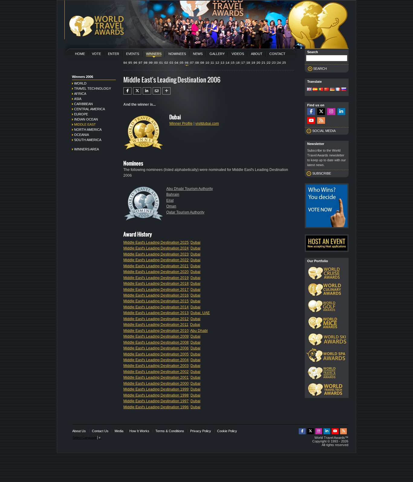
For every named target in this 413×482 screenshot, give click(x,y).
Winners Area (86, 149)
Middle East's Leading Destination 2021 (156, 266)
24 (279, 62)
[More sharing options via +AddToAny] (166, 91)
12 (217, 62)
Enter (113, 54)
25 (284, 62)
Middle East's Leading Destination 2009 (156, 336)
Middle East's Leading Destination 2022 (156, 260)
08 (197, 62)
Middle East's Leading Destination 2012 (156, 319)
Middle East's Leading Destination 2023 (156, 254)
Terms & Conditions (169, 431)
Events (132, 54)
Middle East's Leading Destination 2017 (156, 290)
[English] (309, 90)
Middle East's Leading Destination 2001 (156, 377)
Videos (238, 54)
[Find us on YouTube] (311, 120)
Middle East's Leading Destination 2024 (156, 248)
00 (156, 62)
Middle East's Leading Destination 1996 (156, 407)
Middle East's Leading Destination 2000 (156, 383)
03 (171, 62)
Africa (80, 93)
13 (222, 62)
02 (166, 62)
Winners (153, 54)
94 (125, 62)
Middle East (85, 124)
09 (202, 62)
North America (88, 129)
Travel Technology (92, 88)
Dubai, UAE (200, 313)
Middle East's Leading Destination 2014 (156, 307)
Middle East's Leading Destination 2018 (156, 283)
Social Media (324, 131)
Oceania (81, 135)
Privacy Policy (200, 431)
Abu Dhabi (199, 331)
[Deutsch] (332, 90)
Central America (89, 109)
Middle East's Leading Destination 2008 (156, 342)
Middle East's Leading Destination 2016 (156, 295)
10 (207, 62)
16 (238, 62)
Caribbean (83, 104)
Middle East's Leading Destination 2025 (156, 242)
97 (140, 62)
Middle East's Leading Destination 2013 (156, 313)
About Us (79, 431)
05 (182, 62)
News (198, 54)
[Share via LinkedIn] (147, 91)
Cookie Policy (227, 431)
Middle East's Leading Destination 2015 (156, 301)
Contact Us (100, 431)
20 (258, 62)
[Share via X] (137, 91)
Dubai (195, 242)
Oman (171, 206)
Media (119, 431)
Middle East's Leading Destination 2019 (156, 278)
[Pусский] (343, 90)
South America (87, 140)
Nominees (177, 54)
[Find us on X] (321, 111)
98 (146, 62)
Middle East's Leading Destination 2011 (155, 325)
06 (187, 62)
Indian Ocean (86, 119)
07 (192, 62)
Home (80, 54)
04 (176, 62)
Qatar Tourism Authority (185, 212)
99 (151, 62)
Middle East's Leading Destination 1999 (156, 389)
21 (263, 62)
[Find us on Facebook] (311, 111)
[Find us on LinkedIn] (341, 111)
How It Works (139, 431)
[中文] (326, 90)
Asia (77, 99)
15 (233, 62)
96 (135, 62)
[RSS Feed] (321, 120)
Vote (96, 54)
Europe (81, 114)
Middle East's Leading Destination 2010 (156, 331)
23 (274, 62)
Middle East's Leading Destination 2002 (156, 372)
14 (227, 62)
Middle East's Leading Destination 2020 (156, 272)
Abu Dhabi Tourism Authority (189, 189)
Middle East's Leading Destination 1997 (156, 401)
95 (130, 62)
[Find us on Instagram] (331, 111)
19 (253, 62)
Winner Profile (181, 123)
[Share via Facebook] (127, 91)
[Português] (320, 90)
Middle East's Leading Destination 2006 (156, 348)
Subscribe (321, 173)
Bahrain (172, 194)
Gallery (217, 54)
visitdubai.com (207, 123)
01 (161, 62)
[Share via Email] (157, 91)
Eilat (170, 200)
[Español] (315, 90)
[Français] (338, 90)
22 (269, 62)
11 (212, 62)
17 (243, 62)
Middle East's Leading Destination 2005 (156, 354)
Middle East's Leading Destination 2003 (156, 366)
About (256, 54)
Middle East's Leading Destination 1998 (156, 395)
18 (248, 62)
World (80, 83)
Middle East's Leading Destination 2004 (156, 360)
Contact (277, 54)
